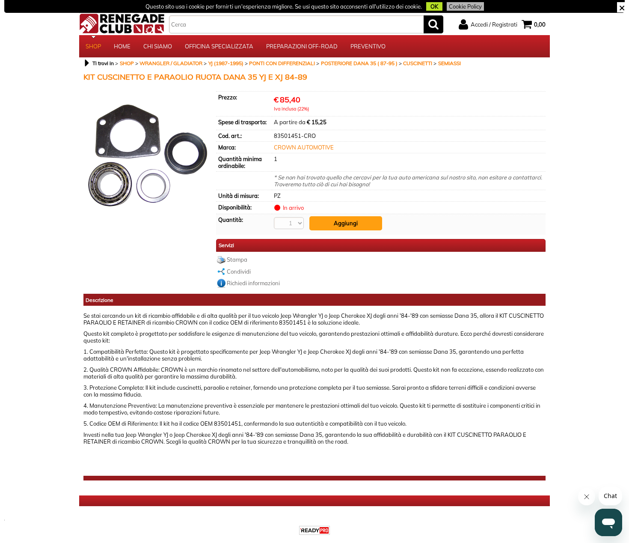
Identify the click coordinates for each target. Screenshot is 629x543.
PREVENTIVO (368, 46)
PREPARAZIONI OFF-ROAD (302, 46)
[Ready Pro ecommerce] (314, 530)
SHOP (93, 46)
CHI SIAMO (157, 46)
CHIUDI (622, 7)
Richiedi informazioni (253, 283)
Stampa (237, 259)
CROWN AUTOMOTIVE (304, 147)
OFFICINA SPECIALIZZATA (219, 46)
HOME (122, 46)
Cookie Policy (465, 6)
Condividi (239, 271)
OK (434, 6)
